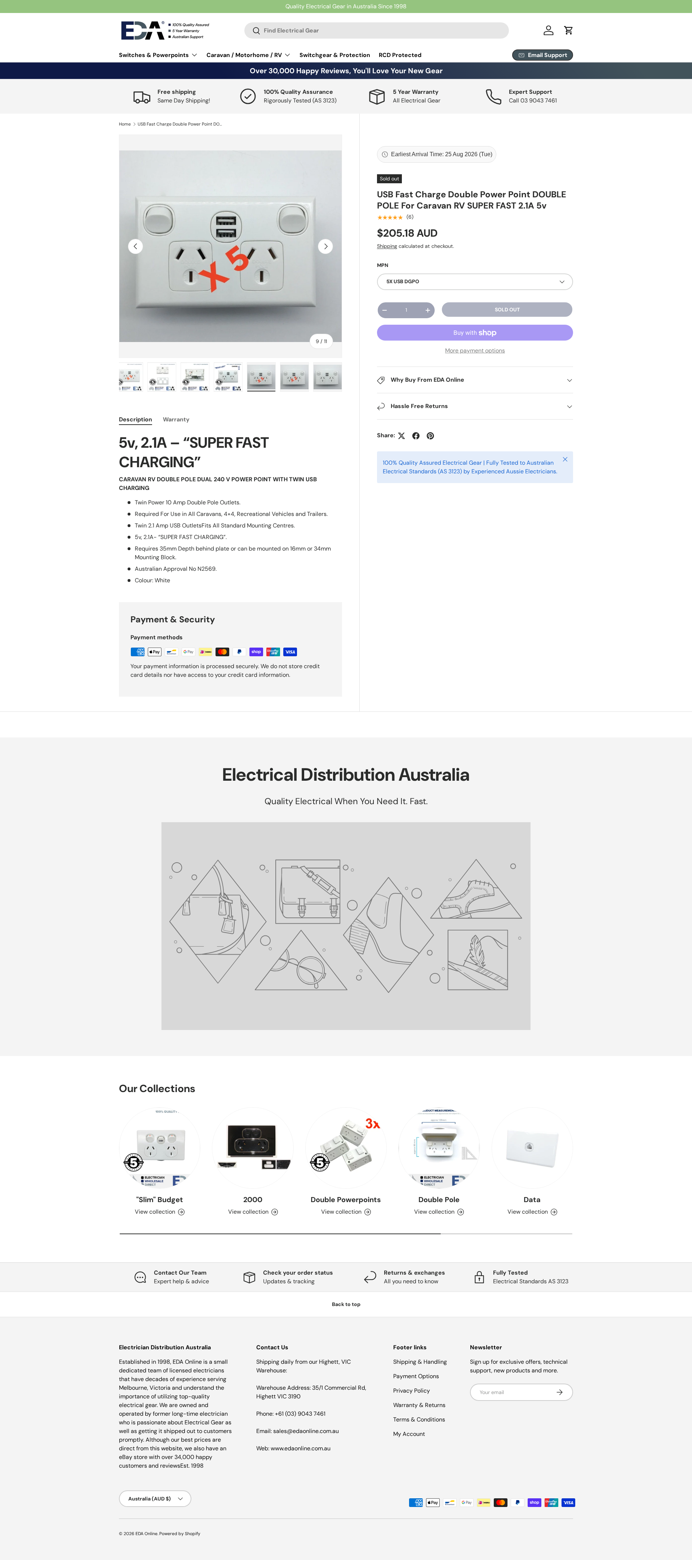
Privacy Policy (411, 1390)
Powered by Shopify (179, 1534)
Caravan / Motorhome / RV (244, 55)
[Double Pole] (439, 1148)
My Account (409, 1434)
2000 (252, 1199)
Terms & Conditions (419, 1419)
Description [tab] (135, 419)
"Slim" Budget (159, 1199)
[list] (230, 246)
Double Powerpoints (346, 1199)
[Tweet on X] (401, 436)
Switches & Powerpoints (154, 55)
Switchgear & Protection (335, 55)
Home (125, 124)
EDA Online (147, 1534)
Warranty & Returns (419, 1405)
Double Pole (439, 1199)
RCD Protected (400, 55)
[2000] (252, 1148)
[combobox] (376, 30)
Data (532, 1199)
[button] (569, 30)
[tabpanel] (230, 509)
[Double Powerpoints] (346, 1148)
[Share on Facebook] (416, 436)
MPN (382, 265)
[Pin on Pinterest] (430, 436)
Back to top (346, 1304)
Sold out (507, 309)
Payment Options (416, 1376)
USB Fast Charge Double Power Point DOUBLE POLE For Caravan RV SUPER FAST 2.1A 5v (181, 124)
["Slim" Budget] (159, 1148)
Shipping (387, 246)
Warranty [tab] (176, 419)
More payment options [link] (475, 351)
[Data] (532, 1148)
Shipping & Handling (420, 1362)
